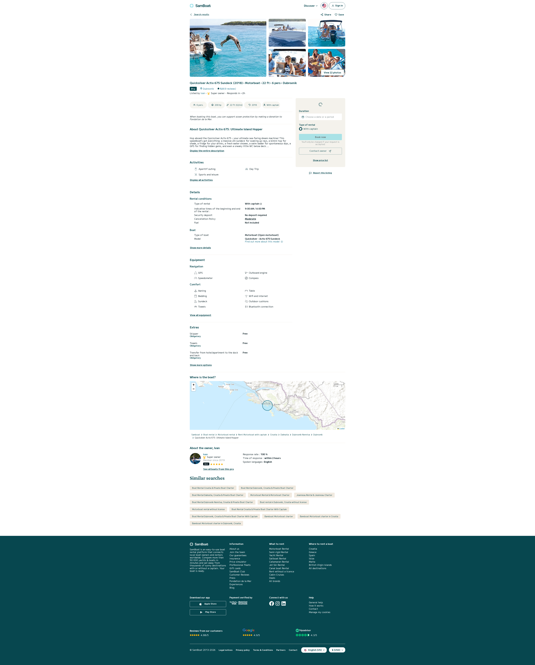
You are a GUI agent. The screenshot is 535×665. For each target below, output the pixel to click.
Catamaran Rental (279, 561)
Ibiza (311, 558)
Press (232, 578)
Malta (312, 561)
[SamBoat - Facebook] (271, 603)
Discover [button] (309, 5)
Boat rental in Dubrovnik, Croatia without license (283, 502)
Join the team (237, 552)
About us (234, 548)
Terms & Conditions (263, 650)
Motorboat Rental (279, 548)
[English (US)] (324, 5)
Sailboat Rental (277, 558)
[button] (193, 385)
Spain (312, 555)
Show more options (201, 364)
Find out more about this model (262, 241)
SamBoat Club (237, 571)
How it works (316, 605)
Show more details (200, 247)
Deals (272, 578)
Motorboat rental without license (208, 509)
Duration (304, 111)
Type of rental (307, 124)
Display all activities (201, 179)
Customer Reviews (239, 574)
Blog (231, 587)
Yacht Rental (276, 555)
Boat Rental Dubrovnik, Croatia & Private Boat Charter (267, 488)
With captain (310, 128)
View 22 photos (332, 72)
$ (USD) (336, 649)
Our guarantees (237, 555)
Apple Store (210, 603)
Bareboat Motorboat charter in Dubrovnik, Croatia (216, 523)
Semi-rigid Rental (278, 552)
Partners (280, 650)
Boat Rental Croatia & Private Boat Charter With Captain (259, 509)
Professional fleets (240, 565)
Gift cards (235, 568)
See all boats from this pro (218, 469)
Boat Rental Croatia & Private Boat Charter (213, 488)
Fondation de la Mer (240, 581)
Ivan (203, 93)
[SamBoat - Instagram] (277, 603)
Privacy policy (243, 650)
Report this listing (322, 172)
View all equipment (200, 315)
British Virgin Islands (320, 565)
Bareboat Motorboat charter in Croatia (319, 516)
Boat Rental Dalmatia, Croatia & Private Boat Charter (217, 495)
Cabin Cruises (276, 574)
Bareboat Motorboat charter (279, 516)
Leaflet (342, 428)
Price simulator (237, 561)
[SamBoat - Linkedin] (283, 603)
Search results (201, 14)
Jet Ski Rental (277, 565)
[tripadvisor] (304, 630)
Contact (313, 608)
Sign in (339, 5)
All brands (274, 581)
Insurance (234, 558)
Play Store (210, 612)
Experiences (236, 584)
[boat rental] (200, 5)
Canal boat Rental (279, 568)
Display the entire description (207, 150)
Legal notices (226, 650)
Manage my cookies (319, 612)
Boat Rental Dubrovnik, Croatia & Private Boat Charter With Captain (225, 516)
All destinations (317, 568)
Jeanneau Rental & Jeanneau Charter (314, 495)
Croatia (313, 548)
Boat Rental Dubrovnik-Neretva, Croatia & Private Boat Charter (222, 502)
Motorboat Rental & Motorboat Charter (270, 495)
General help (316, 602)
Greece (312, 552)
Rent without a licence (281, 571)
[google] (249, 630)
